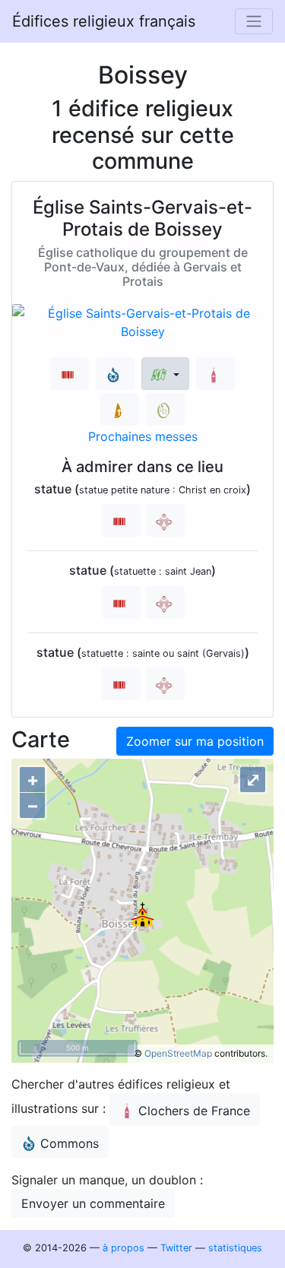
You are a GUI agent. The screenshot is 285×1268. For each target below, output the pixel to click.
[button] (165, 373)
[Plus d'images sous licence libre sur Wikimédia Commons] (115, 373)
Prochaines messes (143, 436)
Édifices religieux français (103, 21)
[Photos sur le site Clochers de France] (215, 373)
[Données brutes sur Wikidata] (69, 373)
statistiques (235, 1248)
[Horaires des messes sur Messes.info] (119, 409)
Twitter (176, 1248)
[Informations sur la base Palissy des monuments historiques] (165, 520)
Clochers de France (194, 1110)
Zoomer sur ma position (195, 741)
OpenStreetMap (178, 1053)
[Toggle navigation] (254, 21)
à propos (123, 1248)
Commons (69, 1143)
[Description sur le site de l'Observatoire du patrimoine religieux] (165, 409)
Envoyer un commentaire (93, 1203)
